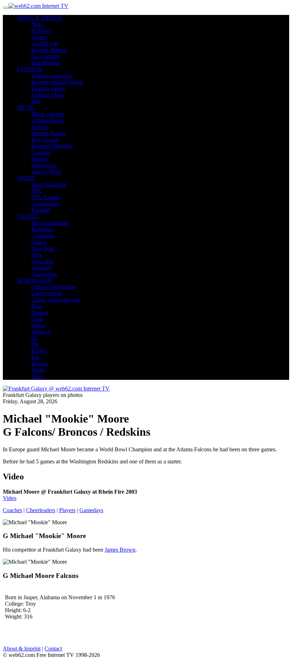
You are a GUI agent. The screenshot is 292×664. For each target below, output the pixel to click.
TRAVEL (28, 216)
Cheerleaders (46, 204)
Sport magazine (48, 184)
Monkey (40, 332)
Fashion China (47, 95)
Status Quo (43, 165)
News (38, 24)
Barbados (42, 229)
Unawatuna (44, 274)
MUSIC (26, 108)
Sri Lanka (42, 261)
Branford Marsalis (51, 146)
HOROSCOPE (34, 280)
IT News (41, 31)
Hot (35, 101)
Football (40, 210)
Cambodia (42, 236)
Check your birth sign (55, 300)
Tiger (37, 376)
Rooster (40, 364)
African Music (47, 120)
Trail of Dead (46, 172)
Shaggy (39, 159)
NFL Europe (45, 197)
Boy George (45, 140)
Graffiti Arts (44, 44)
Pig (35, 344)
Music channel (47, 114)
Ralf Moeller (45, 63)
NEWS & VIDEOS (39, 18)
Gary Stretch (45, 56)
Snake (38, 370)
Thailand (41, 268)
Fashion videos (48, 88)
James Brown (120, 550)
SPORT (26, 178)
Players (67, 510)
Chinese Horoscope (53, 287)
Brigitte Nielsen (49, 50)
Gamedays (91, 510)
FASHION (29, 69)
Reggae (39, 127)
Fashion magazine (51, 76)
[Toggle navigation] (6, 8)
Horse (38, 325)
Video (9, 498)
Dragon (39, 312)
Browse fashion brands (57, 82)
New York (42, 248)
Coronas (40, 152)
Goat (36, 319)
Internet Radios (48, 133)
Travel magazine (49, 223)
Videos (39, 37)
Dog (36, 306)
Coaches (12, 510)
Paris (36, 255)
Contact (53, 649)
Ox (34, 338)
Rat (35, 357)
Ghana (38, 242)
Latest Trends (46, 293)
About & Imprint (22, 649)
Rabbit (38, 351)
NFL (36, 191)
